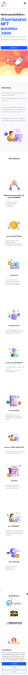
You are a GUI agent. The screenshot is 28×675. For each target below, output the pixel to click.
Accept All (14, 663)
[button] (25, 3)
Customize (14, 667)
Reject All (14, 671)
